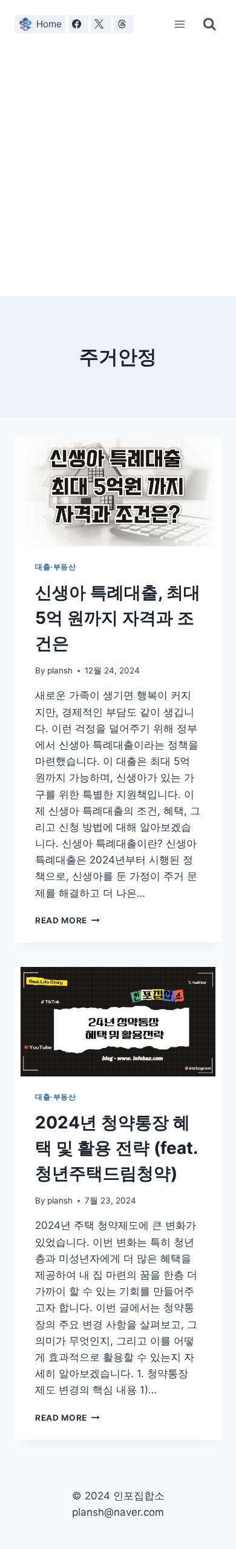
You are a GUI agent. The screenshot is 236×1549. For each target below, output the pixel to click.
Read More (67, 920)
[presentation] (118, 491)
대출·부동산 (55, 566)
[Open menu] (180, 24)
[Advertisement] (118, 172)
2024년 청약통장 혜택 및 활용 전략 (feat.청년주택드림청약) (116, 1148)
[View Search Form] (209, 24)
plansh (60, 670)
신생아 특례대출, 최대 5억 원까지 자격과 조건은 (117, 617)
